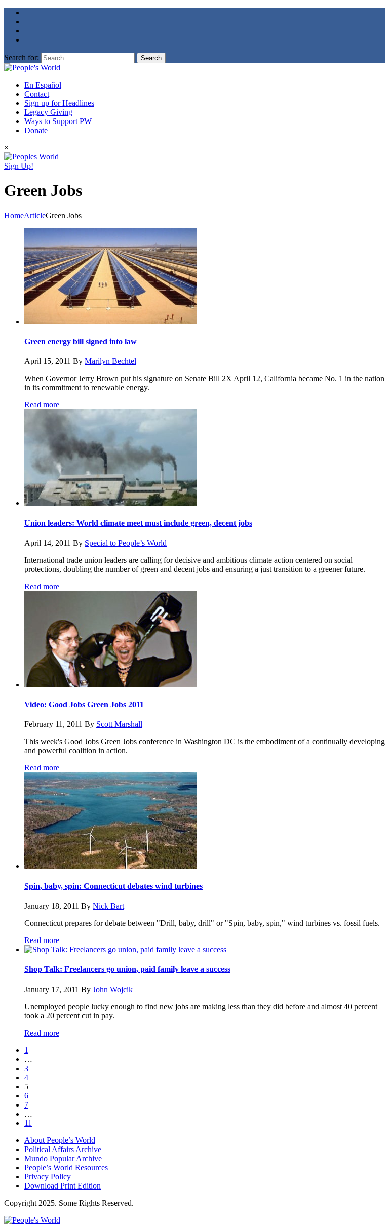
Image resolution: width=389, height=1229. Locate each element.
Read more (41, 404)
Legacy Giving (48, 112)
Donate (36, 130)
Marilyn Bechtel (110, 361)
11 (28, 1123)
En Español (42, 84)
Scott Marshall (119, 724)
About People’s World (59, 1140)
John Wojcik (113, 989)
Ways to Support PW (58, 121)
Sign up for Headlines (59, 103)
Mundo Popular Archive (63, 1158)
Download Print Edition (62, 1185)
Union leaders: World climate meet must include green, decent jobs (138, 523)
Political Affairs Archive (62, 1149)
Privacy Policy (47, 1176)
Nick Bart (108, 906)
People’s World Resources (66, 1167)
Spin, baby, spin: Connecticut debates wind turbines (113, 886)
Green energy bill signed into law (80, 341)
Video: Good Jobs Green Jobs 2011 (84, 704)
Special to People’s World (126, 543)
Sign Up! (18, 165)
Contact (36, 94)
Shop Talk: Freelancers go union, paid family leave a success (127, 969)
